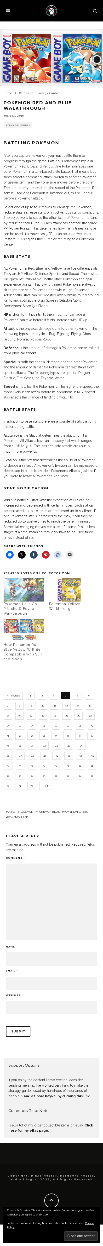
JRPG (11, 811)
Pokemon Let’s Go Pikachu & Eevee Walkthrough (20, 608)
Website (13, 995)
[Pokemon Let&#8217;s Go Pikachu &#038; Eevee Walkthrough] (24, 590)
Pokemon (26, 811)
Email (12, 971)
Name (11, 946)
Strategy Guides (18, 125)
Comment (15, 858)
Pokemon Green (76, 811)
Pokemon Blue (49, 811)
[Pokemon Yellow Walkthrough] (69, 590)
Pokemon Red (18, 817)
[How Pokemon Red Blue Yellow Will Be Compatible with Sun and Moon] (24, 630)
